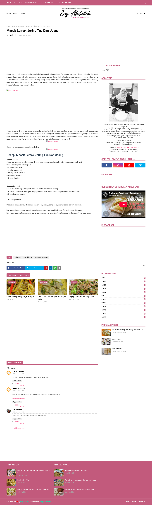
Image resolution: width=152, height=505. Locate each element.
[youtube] (137, 14)
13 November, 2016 (18, 374)
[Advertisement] (52, 56)
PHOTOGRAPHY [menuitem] (31, 3)
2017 (123, 306)
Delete (19, 380)
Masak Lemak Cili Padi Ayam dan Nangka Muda (52, 298)
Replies (16, 384)
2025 (123, 278)
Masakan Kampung (18, 26)
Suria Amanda (18, 372)
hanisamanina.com (18, 399)
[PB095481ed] (12, 90)
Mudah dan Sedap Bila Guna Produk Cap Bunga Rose (33, 472)
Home (9, 13)
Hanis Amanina (18, 388)
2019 (123, 299)
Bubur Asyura (117, 349)
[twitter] (144, 14)
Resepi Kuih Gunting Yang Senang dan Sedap (80, 480)
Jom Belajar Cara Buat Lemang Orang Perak (80, 489)
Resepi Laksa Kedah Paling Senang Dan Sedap (33, 489)
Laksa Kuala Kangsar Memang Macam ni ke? (127, 330)
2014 (123, 317)
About (15, 13)
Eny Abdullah (11, 35)
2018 (123, 303)
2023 (123, 285)
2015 (123, 313)
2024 (123, 281)
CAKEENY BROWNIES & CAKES (127, 148)
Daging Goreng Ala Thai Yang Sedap (81, 297)
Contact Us (141, 502)
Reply (14, 380)
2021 (123, 292)
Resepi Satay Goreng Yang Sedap (76, 470)
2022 (123, 288)
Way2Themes (24, 502)
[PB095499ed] (52, 150)
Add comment (19, 428)
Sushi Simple (116, 339)
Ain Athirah (17, 410)
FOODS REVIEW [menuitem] (46, 3)
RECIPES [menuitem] (17, 3)
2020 (123, 296)
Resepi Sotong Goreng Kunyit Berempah (20, 297)
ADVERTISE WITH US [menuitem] (63, 3)
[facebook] (134, 14)
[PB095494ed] (52, 142)
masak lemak (28, 257)
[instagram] (141, 14)
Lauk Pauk (17, 257)
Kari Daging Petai (23, 480)
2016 (123, 310)
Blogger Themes (45, 502)
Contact (22, 13)
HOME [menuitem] (9, 3)
